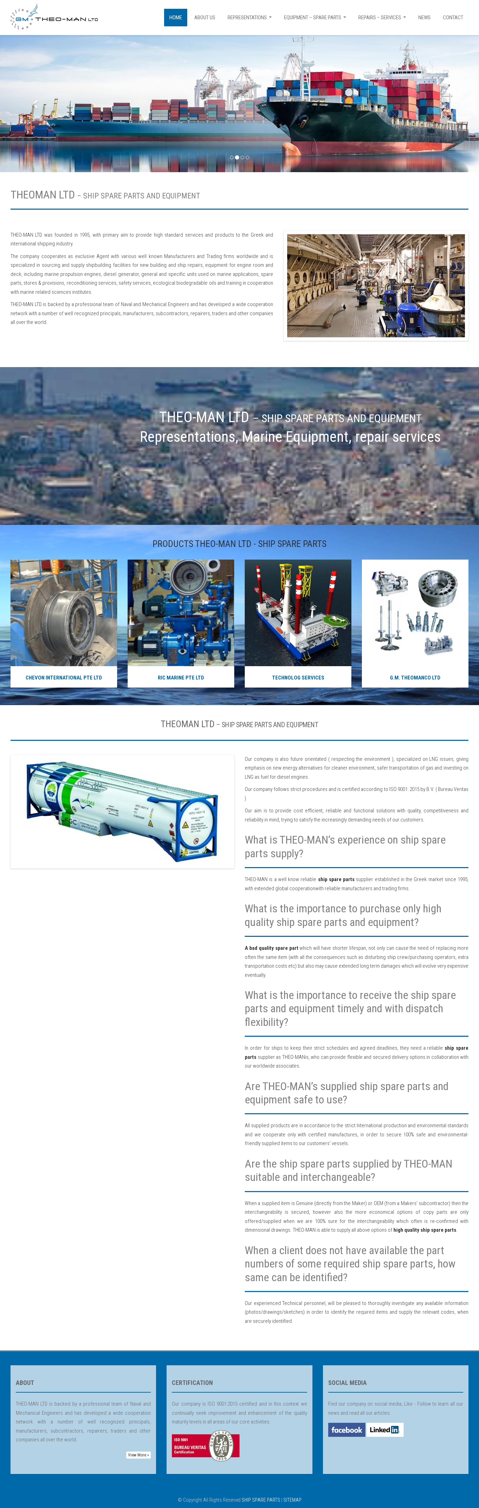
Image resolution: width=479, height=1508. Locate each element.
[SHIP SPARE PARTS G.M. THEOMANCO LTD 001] (415, 612)
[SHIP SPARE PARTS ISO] (206, 1445)
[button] (36, 103)
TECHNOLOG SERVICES (298, 678)
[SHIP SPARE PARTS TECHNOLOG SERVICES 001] (298, 612)
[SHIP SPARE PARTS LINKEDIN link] (384, 1429)
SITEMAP (292, 1500)
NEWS (424, 17)
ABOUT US (204, 17)
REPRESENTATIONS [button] (251, 19)
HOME (175, 17)
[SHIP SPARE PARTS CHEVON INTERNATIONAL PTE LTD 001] (64, 612)
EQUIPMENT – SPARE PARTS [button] (316, 19)
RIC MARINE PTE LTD (181, 678)
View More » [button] (138, 1455)
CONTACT (453, 17)
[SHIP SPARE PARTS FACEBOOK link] (346, 1429)
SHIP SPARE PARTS (261, 1500)
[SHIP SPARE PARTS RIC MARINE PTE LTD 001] (181, 612)
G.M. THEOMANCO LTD (415, 678)
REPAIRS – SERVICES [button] (383, 19)
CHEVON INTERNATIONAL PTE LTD (64, 678)
